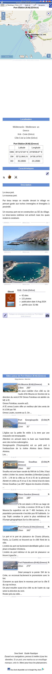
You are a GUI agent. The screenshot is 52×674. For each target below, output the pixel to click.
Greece (26, 131)
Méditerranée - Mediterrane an (26, 127)
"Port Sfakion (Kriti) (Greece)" (26, 315)
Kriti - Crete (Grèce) (26, 134)
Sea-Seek (26, 1)
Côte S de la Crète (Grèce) (26, 138)
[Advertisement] (26, 88)
